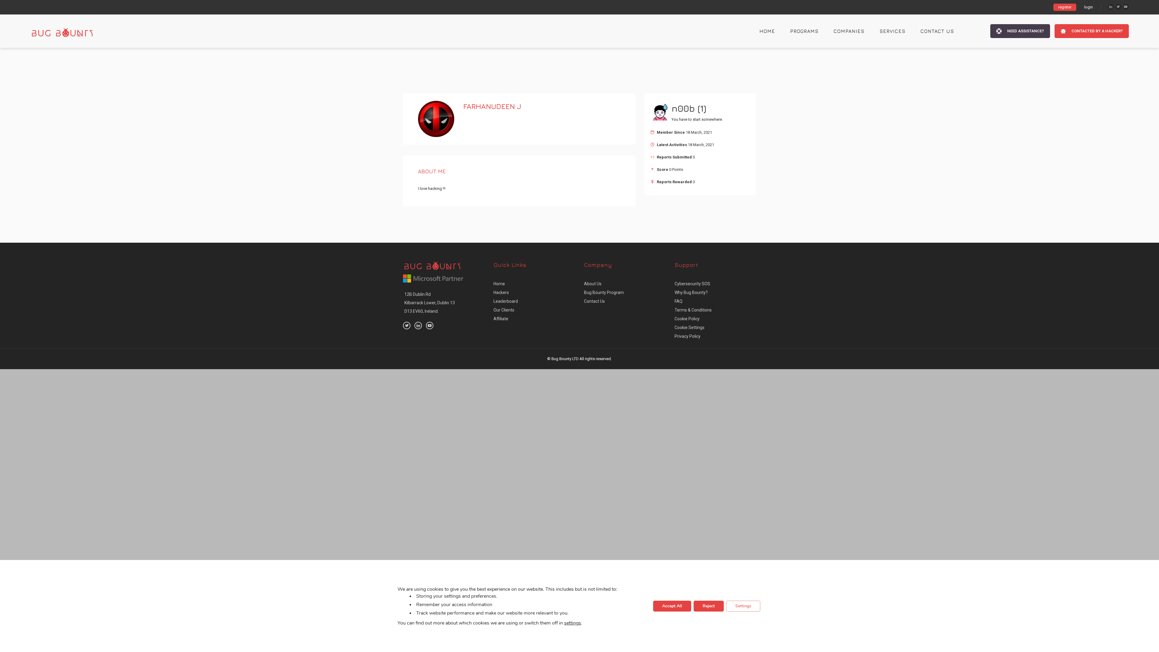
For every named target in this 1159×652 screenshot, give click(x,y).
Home (767, 31)
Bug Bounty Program (604, 292)
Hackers (501, 292)
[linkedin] (418, 325)
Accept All (672, 606)
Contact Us (937, 31)
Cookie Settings (689, 327)
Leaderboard (505, 301)
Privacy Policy (688, 336)
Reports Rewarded (674, 182)
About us (593, 283)
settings (572, 623)
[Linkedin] (1111, 7)
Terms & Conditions (693, 310)
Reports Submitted (674, 157)
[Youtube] (1126, 7)
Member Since (671, 132)
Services (892, 31)
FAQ (678, 301)
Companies (849, 31)
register (1064, 7)
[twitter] (406, 325)
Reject (709, 606)
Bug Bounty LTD (565, 358)
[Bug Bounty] (68, 31)
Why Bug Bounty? (691, 292)
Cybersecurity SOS (692, 283)
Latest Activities (672, 144)
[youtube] (429, 325)
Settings (743, 606)
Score (662, 169)
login (1088, 7)
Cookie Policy (687, 318)
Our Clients (503, 310)
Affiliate (500, 318)
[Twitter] (1118, 7)
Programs (804, 31)
